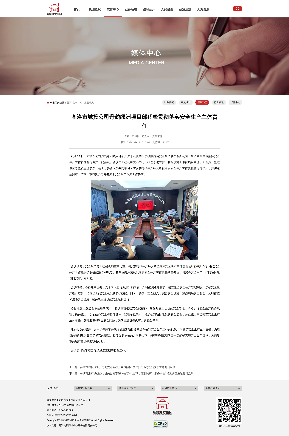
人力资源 (203, 9)
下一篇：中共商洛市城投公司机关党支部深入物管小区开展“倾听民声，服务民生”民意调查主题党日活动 (131, 373)
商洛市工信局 (169, 388)
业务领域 (131, 9)
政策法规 (185, 9)
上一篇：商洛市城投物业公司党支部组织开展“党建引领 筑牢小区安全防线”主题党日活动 (122, 367)
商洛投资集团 (213, 388)
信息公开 (149, 9)
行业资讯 (219, 102)
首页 (77, 9)
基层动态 (89, 102)
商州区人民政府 (127, 388)
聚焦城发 (186, 102)
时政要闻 (169, 102)
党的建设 (167, 9)
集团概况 (95, 9)
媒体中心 (113, 9)
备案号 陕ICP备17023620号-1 (62, 415)
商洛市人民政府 (84, 388)
